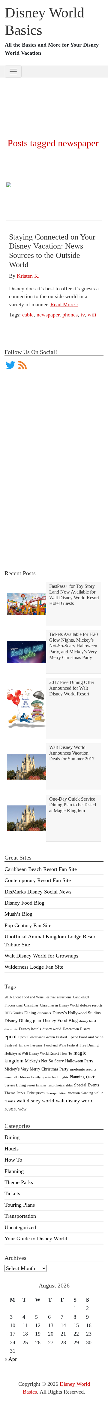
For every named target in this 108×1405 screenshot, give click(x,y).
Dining (30, 1012)
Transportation (56, 1093)
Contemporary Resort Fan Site (37, 880)
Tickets (12, 1193)
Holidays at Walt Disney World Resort (31, 1053)
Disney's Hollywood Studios (76, 1012)
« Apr (10, 1359)
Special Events (86, 1085)
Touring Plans (19, 1205)
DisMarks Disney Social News (37, 892)
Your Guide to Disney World (35, 1238)
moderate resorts (83, 1069)
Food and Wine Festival (61, 1045)
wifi (92, 315)
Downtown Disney (76, 1029)
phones (70, 315)
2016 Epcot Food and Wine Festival (30, 997)
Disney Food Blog (24, 903)
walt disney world (35, 1101)
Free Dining (89, 1045)
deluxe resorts (91, 1005)
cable (28, 315)
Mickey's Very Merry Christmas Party (36, 1069)
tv (83, 315)
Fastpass (36, 1045)
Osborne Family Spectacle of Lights (43, 1077)
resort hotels (56, 1085)
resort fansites (36, 1085)
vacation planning (80, 1093)
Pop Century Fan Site (27, 925)
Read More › (64, 304)
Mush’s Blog (18, 914)
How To (66, 1053)
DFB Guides (13, 1013)
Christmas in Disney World (59, 1005)
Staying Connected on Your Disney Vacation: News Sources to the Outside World (52, 251)
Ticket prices (36, 1093)
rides (69, 1085)
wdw (22, 1109)
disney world (52, 1029)
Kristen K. (28, 276)
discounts (44, 1013)
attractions (64, 997)
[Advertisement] (54, 100)
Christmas (31, 1005)
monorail (10, 1077)
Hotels (11, 1149)
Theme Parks (14, 1093)
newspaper (48, 315)
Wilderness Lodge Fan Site (33, 967)
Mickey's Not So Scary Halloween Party (59, 1060)
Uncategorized (20, 1227)
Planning (77, 1076)
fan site (24, 1045)
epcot (10, 1036)
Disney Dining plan (22, 1020)
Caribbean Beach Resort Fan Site (40, 869)
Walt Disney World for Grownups (41, 956)
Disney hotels (30, 1029)
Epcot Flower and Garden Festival (42, 1037)
